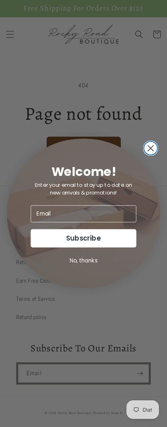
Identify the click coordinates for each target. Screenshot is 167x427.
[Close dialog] (151, 148)
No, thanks (84, 260)
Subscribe (83, 238)
